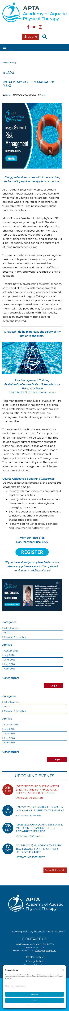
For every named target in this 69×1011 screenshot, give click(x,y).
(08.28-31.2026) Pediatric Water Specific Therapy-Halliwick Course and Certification (37, 790)
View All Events (54, 870)
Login (32, 36)
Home (5, 62)
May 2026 (9, 664)
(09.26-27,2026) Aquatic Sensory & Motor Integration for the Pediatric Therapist (39, 828)
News (42, 95)
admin (9, 95)
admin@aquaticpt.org (45, 950)
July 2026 (9, 655)
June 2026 (9, 659)
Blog (13, 62)
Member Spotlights (15, 637)
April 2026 (9, 668)
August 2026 (11, 650)
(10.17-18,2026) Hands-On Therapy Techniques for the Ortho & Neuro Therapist (38, 849)
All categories (11, 628)
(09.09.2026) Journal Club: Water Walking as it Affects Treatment (40, 809)
